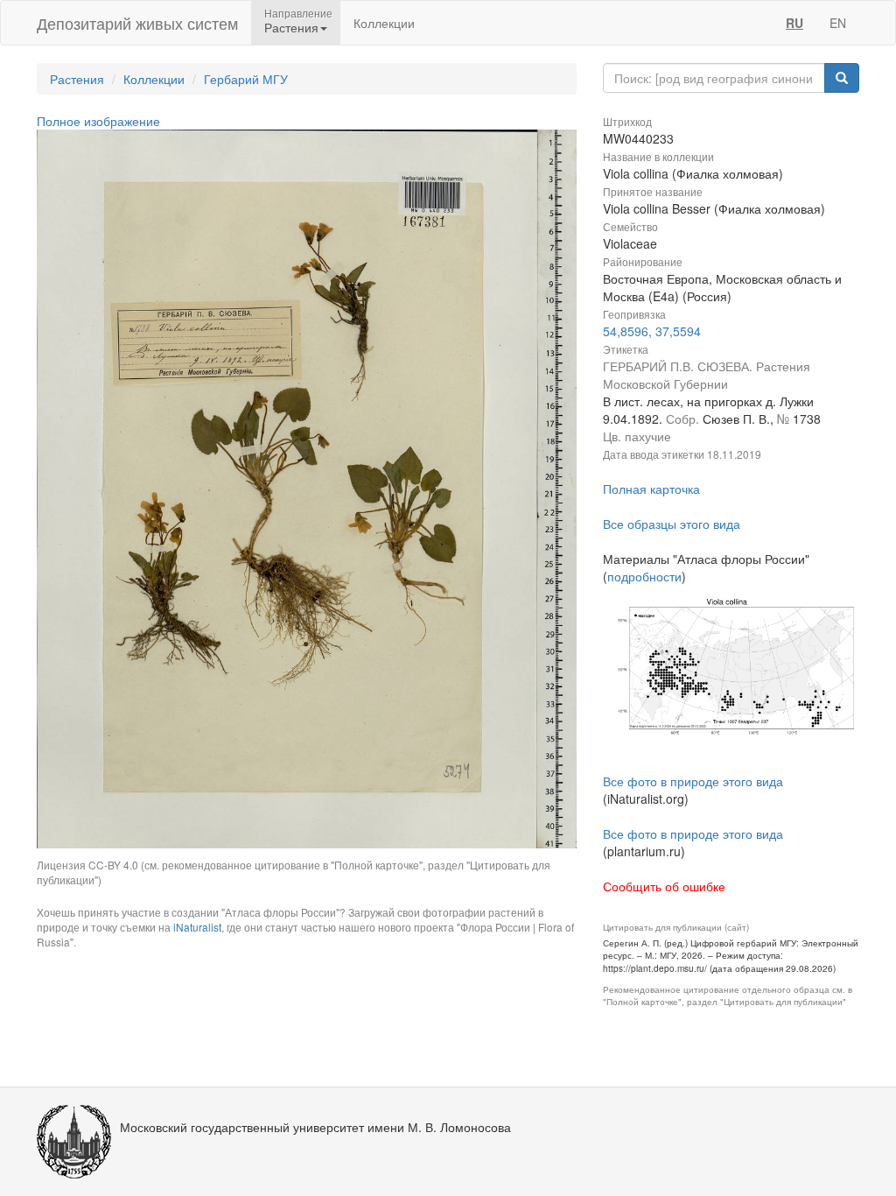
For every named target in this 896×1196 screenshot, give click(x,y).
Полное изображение (98, 121)
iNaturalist (197, 926)
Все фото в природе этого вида (693, 781)
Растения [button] (291, 27)
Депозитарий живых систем (137, 22)
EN (838, 23)
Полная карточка (651, 488)
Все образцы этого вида (671, 523)
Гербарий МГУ (246, 79)
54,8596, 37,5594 (652, 331)
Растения (77, 79)
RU (794, 23)
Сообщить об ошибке (664, 886)
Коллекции (384, 23)
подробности (644, 576)
